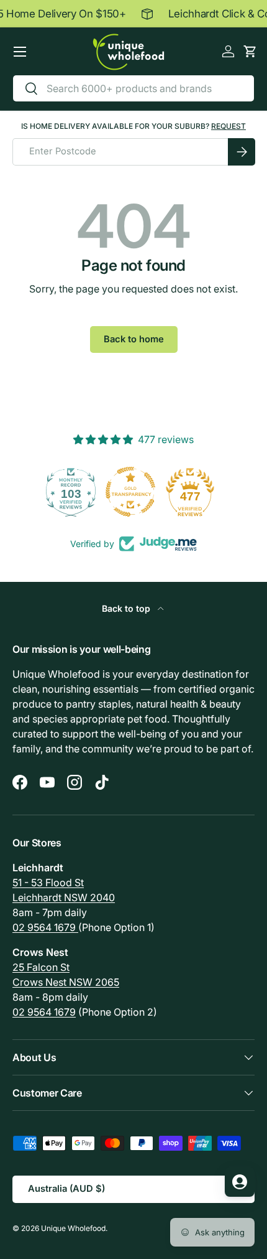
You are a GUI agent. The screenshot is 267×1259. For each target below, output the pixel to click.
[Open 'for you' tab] (240, 1182)
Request (228, 126)
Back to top (127, 608)
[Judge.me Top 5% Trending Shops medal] (194, 492)
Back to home (134, 339)
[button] (250, 51)
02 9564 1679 (45, 927)
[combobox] (133, 88)
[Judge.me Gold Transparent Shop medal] (74, 492)
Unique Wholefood (73, 1228)
